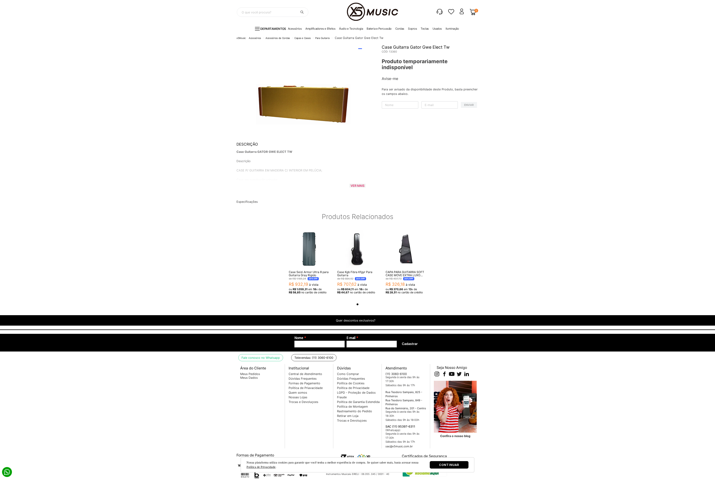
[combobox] (272, 12)
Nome (298, 338)
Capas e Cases (302, 38)
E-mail (351, 338)
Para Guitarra (322, 38)
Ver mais (357, 185)
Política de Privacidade (261, 467)
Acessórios (255, 38)
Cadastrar (410, 344)
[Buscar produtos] (302, 12)
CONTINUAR (449, 465)
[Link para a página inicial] (241, 38)
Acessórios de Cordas (278, 38)
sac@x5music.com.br (399, 446)
